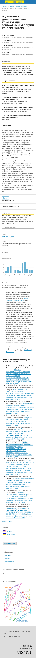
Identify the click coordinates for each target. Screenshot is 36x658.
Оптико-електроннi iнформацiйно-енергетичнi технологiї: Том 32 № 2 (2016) (19, 437)
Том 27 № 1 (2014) (21, 6)
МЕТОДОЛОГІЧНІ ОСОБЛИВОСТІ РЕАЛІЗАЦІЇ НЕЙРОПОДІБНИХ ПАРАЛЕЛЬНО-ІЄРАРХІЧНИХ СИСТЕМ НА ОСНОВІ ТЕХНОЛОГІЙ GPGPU (19, 511)
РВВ (7, 636)
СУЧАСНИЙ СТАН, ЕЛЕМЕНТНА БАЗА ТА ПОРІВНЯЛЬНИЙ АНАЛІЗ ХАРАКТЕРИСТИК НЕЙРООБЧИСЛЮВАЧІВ (19, 432)
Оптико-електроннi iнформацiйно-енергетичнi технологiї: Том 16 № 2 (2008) (19, 516)
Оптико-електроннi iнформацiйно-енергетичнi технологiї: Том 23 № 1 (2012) (19, 455)
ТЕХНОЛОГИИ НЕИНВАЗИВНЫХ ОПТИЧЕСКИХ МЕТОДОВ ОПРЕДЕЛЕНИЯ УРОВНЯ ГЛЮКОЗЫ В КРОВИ (20, 481)
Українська (11, 535)
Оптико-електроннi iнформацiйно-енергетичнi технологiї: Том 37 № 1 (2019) (19, 486)
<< (3, 521)
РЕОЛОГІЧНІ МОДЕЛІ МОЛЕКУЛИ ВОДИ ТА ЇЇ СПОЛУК (19, 419)
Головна (4, 6)
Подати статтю (9, 543)
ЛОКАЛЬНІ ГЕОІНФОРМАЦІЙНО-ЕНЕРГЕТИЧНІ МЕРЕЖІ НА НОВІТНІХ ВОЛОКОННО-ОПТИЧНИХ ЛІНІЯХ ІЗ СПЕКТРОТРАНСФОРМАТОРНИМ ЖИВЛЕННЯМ (18, 375)
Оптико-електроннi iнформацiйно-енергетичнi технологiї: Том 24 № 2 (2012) (19, 382)
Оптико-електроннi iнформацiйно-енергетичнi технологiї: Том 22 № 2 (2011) (19, 397)
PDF (6, 198)
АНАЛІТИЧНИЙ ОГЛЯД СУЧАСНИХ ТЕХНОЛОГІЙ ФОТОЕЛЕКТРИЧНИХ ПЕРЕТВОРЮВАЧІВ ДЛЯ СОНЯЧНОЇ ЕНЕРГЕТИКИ (20, 392)
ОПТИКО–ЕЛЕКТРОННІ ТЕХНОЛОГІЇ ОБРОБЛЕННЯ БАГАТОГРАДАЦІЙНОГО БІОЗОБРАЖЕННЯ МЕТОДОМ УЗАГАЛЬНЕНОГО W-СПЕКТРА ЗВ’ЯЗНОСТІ (19, 448)
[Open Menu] (2, 2)
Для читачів (7, 555)
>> (15, 521)
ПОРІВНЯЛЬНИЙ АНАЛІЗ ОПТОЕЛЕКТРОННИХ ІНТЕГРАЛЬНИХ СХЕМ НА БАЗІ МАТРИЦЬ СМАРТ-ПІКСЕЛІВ (20, 406)
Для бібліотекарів (8, 561)
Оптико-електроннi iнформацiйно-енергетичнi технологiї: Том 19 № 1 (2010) (19, 423)
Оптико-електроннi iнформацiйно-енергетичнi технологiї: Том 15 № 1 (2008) (19, 500)
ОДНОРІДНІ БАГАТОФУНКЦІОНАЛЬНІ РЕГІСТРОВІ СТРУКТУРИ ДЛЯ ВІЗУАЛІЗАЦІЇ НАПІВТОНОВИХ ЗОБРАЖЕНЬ (19, 495)
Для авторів (6, 558)
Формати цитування (9, 227)
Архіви (12, 6)
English (9, 531)
